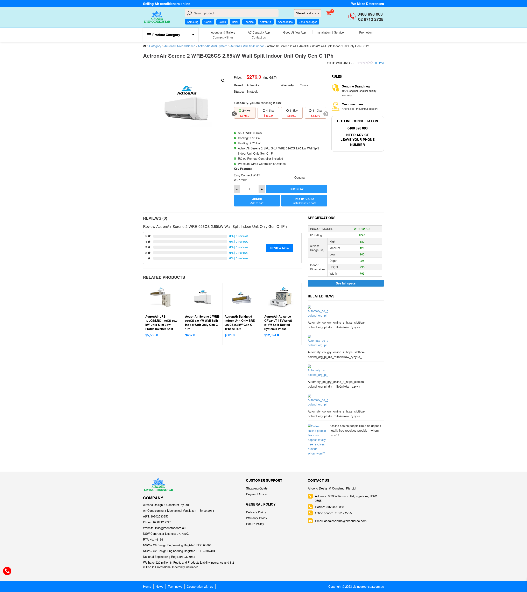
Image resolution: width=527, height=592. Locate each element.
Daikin (222, 22)
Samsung (192, 22)
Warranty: (288, 85)
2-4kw (246, 110)
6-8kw (294, 110)
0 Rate (379, 63)
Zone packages (308, 22)
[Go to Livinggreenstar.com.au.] (144, 45)
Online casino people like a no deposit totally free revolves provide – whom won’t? (355, 430)
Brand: (239, 85)
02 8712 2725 (370, 19)
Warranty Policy (256, 518)
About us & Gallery (223, 32)
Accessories (285, 22)
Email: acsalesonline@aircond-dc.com (341, 521)
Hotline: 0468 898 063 (329, 507)
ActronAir (266, 22)
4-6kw (270, 110)
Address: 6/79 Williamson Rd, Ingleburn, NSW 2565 (346, 498)
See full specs (346, 283)
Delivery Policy (256, 512)
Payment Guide (256, 494)
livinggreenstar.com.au (170, 528)
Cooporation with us (200, 586)
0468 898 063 (371, 14)
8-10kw (317, 110)
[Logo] (158, 484)
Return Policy (255, 523)
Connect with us (223, 37)
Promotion (366, 32)
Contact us (259, 37)
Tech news (175, 586)
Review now (279, 248)
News (159, 586)
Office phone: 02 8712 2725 (333, 513)
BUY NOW (296, 189)
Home (147, 586)
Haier (235, 22)
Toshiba (249, 22)
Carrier (208, 22)
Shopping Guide (256, 488)
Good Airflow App (294, 32)
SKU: (331, 63)
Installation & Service (330, 32)
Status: (239, 91)
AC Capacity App (259, 32)
